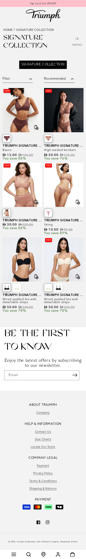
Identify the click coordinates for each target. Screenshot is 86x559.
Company (43, 412)
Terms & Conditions (43, 481)
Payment (43, 465)
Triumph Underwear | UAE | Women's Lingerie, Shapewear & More (47, 542)
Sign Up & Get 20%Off (43, 4)
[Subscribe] (74, 375)
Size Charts (43, 439)
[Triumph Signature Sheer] (48, 213)
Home (8, 30)
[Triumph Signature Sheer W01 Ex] (7, 213)
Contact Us (43, 431)
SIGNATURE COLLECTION (43, 64)
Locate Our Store (43, 447)
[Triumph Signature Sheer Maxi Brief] (7, 138)
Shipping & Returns (43, 488)
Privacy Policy (43, 473)
